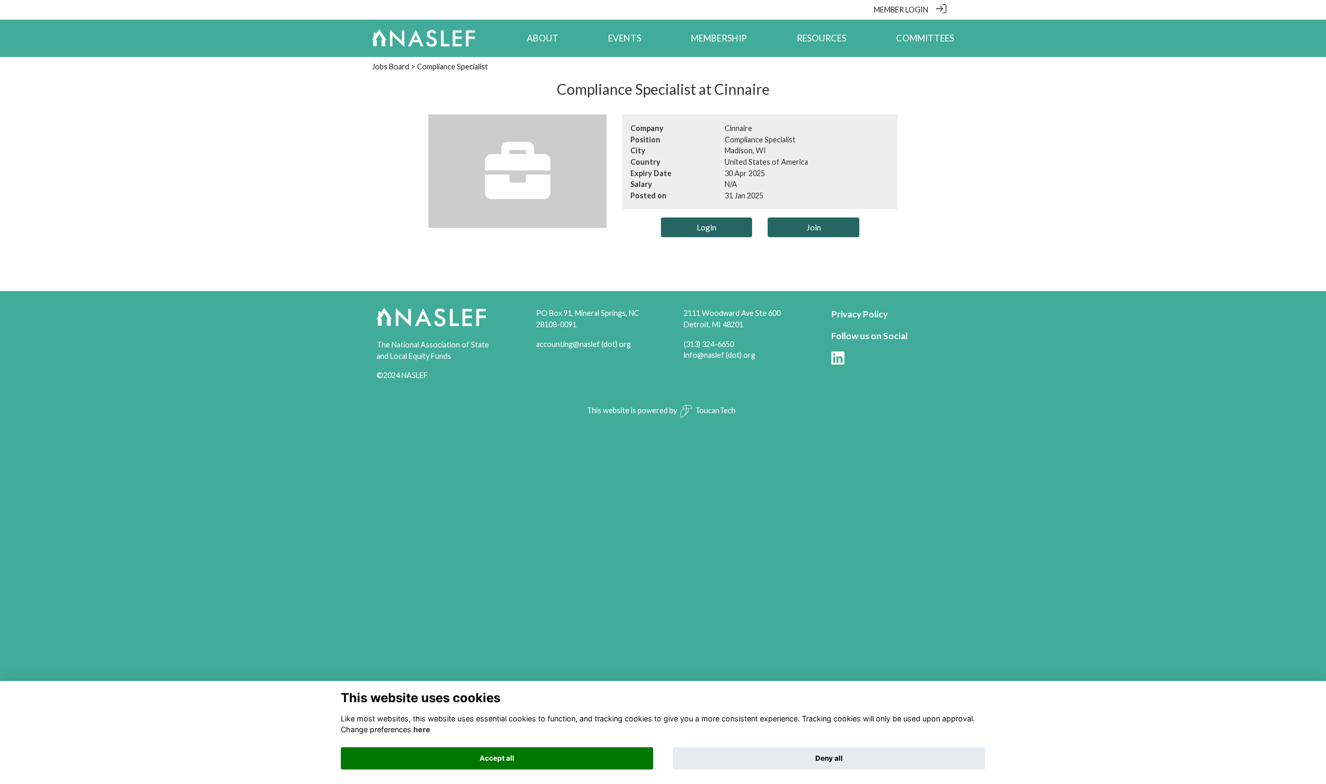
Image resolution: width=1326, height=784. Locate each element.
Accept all (497, 758)
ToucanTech (715, 410)
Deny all (829, 758)
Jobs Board (390, 66)
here (421, 729)
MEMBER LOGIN (901, 9)
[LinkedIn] (837, 361)
